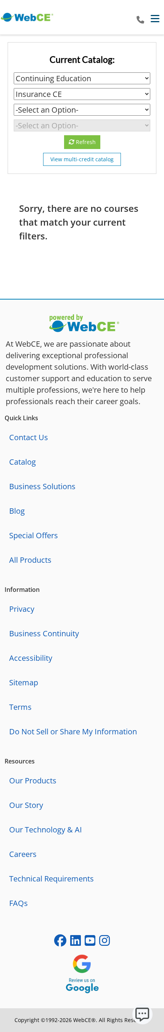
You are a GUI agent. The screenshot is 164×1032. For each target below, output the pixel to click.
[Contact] (140, 20)
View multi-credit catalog (82, 159)
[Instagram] (104, 942)
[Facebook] (60, 942)
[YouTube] (90, 942)
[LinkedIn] (75, 942)
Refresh (85, 142)
